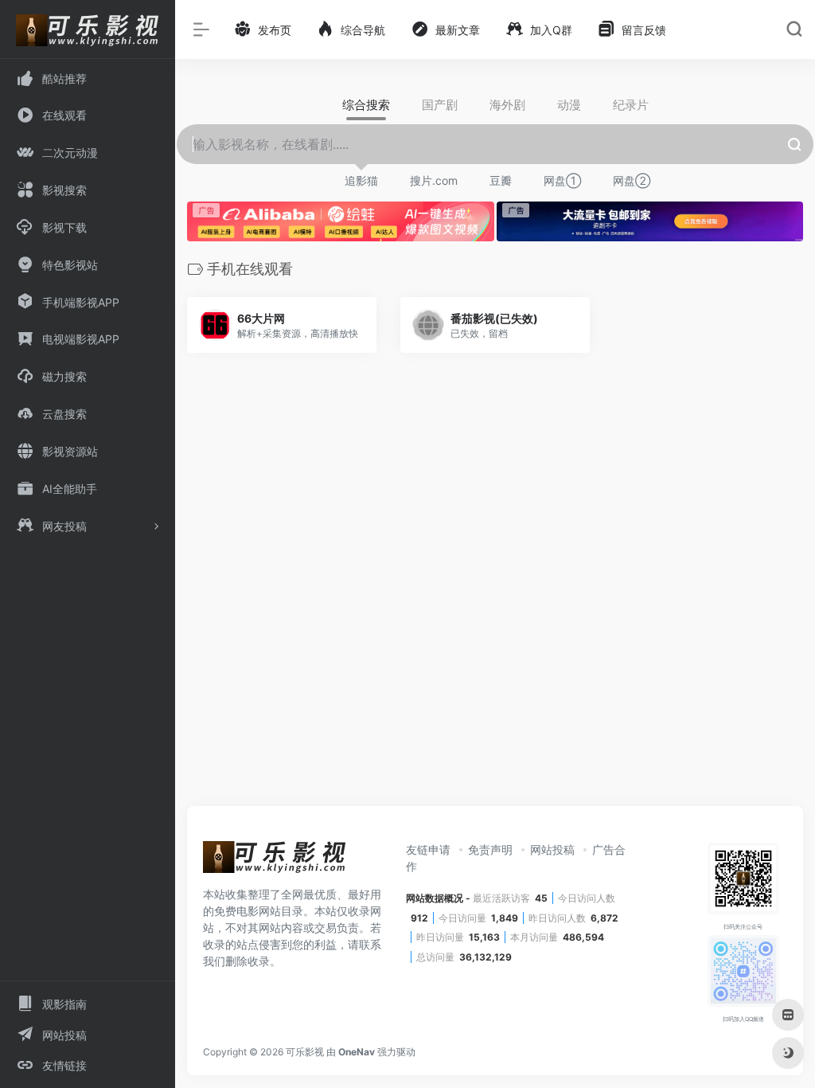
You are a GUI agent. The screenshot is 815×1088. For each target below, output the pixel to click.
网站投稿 (552, 849)
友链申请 (428, 849)
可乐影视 (305, 1052)
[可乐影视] (274, 862)
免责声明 (490, 849)
